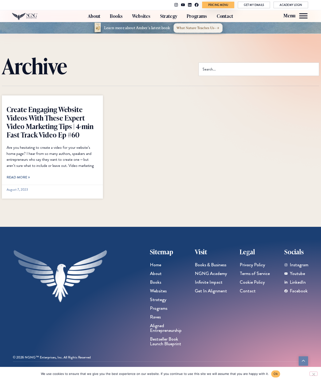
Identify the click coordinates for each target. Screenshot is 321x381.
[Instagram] (176, 5)
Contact (225, 15)
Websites (141, 15)
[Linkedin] (190, 5)
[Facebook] (197, 5)
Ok (276, 374)
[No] (313, 374)
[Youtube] (183, 5)
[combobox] (259, 69)
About (94, 15)
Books (116, 15)
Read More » (18, 177)
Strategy (168, 15)
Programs (197, 15)
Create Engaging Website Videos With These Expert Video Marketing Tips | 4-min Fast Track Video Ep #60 (50, 122)
